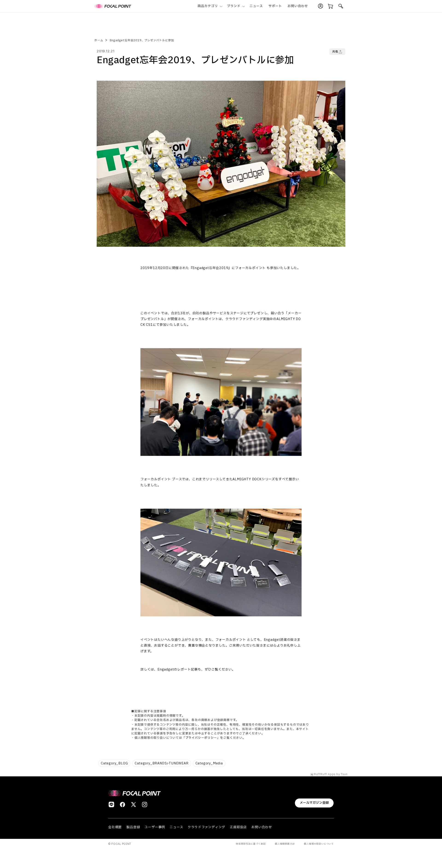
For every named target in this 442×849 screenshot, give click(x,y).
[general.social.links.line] (111, 804)
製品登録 (133, 827)
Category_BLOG (114, 763)
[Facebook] (122, 804)
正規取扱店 (238, 827)
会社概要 (115, 827)
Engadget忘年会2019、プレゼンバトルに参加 (142, 40)
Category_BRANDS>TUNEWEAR (161, 763)
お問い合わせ (261, 827)
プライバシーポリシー (201, 738)
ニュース (176, 827)
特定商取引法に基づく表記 (251, 844)
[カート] (331, 6)
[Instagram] (144, 804)
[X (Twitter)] (133, 804)
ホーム (98, 40)
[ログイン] (320, 6)
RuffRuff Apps (325, 774)
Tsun (344, 774)
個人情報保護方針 (285, 844)
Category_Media (209, 763)
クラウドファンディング (206, 827)
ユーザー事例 (155, 827)
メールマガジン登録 (314, 802)
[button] (209, 6)
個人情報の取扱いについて (319, 844)
